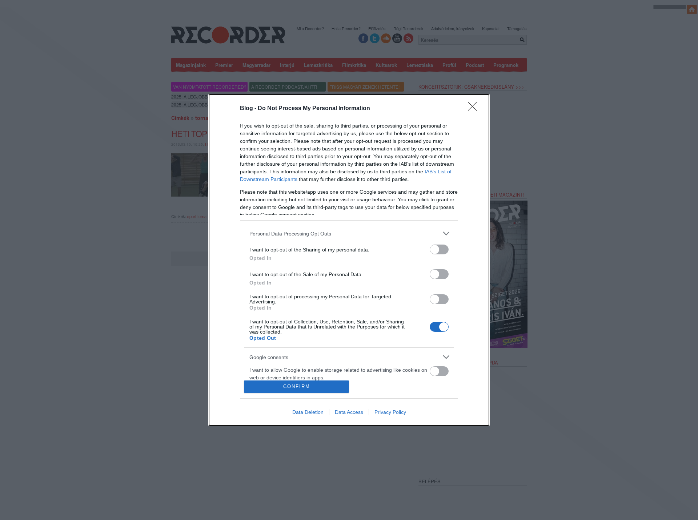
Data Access (349, 412)
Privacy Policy (390, 412)
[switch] (439, 249)
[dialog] (349, 259)
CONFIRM (296, 386)
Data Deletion (308, 412)
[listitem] (349, 233)
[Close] (475, 109)
